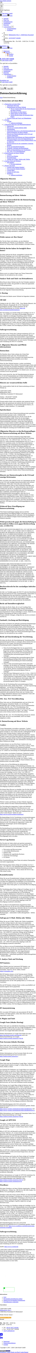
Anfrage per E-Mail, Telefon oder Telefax (18, 159)
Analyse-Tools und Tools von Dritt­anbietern (19, 118)
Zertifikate (10, 77)
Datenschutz (10, 126)
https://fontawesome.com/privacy (9, 1056)
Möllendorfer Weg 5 (5, 1310)
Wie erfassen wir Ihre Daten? (18, 112)
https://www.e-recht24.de (11, 1246)
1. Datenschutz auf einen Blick (11, 104)
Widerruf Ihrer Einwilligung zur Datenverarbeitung (21, 137)
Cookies (9, 154)
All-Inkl (9, 121)
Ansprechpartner (11, 76)
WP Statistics (10, 162)
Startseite (5, 66)
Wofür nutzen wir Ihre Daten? (18, 113)
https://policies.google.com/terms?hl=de (11, 1181)
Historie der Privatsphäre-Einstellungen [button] (14, 1300)
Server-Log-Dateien (12, 156)
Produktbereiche (7, 69)
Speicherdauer (11, 129)
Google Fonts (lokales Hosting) (15, 167)
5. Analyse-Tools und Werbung (12, 161)
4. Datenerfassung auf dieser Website (13, 153)
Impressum (6, 51)
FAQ (4, 1297)
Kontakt (5, 1344)
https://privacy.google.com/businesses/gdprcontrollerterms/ (16, 1109)
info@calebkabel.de (9, 1330)
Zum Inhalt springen (5, 0)
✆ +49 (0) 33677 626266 (7, 59)
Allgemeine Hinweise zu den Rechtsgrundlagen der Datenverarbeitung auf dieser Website (21, 131)
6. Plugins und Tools (9, 165)
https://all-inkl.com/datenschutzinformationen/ (12, 308)
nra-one (8, 1350)
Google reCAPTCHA (13, 172)
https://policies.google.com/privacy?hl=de (11, 1038)
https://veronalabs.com (6, 971)
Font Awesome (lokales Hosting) (16, 169)
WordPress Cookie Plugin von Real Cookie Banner (14, 1352)
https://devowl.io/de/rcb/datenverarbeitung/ (12, 814)
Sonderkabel (6, 71)
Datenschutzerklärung (9, 1343)
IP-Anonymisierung (15, 164)
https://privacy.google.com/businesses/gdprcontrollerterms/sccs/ (17, 1110)
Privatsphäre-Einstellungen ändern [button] (12, 1299)
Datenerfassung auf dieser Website (16, 107)
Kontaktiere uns (4, 80)
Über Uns (6, 68)
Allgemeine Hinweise (13, 105)
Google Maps (11, 170)
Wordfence (10, 173)
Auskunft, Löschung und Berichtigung (17, 148)
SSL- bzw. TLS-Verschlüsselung (16, 151)
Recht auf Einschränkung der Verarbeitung (18, 150)
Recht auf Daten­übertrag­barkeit (15, 146)
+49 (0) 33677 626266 (12, 1327)
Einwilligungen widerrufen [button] (10, 1302)
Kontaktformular (11, 157)
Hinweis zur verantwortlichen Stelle (17, 127)
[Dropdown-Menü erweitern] (12, 74)
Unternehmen (7, 74)
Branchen (6, 72)
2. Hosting (6, 120)
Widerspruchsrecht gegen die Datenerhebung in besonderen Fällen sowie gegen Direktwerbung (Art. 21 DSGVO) (21, 140)
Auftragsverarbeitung (16, 123)
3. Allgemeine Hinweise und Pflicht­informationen (17, 124)
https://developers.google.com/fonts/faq (11, 1035)
